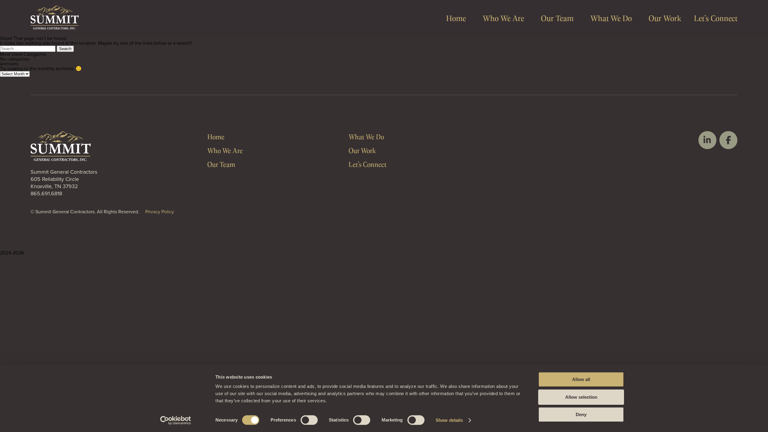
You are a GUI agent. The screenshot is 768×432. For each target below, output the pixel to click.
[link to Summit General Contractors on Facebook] (728, 140)
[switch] (309, 420)
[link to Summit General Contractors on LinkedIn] (707, 140)
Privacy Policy (159, 211)
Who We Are (503, 17)
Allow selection (581, 397)
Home (456, 17)
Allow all (581, 379)
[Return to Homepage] (55, 28)
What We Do (611, 17)
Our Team (557, 17)
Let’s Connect (715, 17)
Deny (581, 414)
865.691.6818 (46, 193)
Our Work (665, 17)
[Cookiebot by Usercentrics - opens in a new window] (175, 420)
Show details (449, 420)
